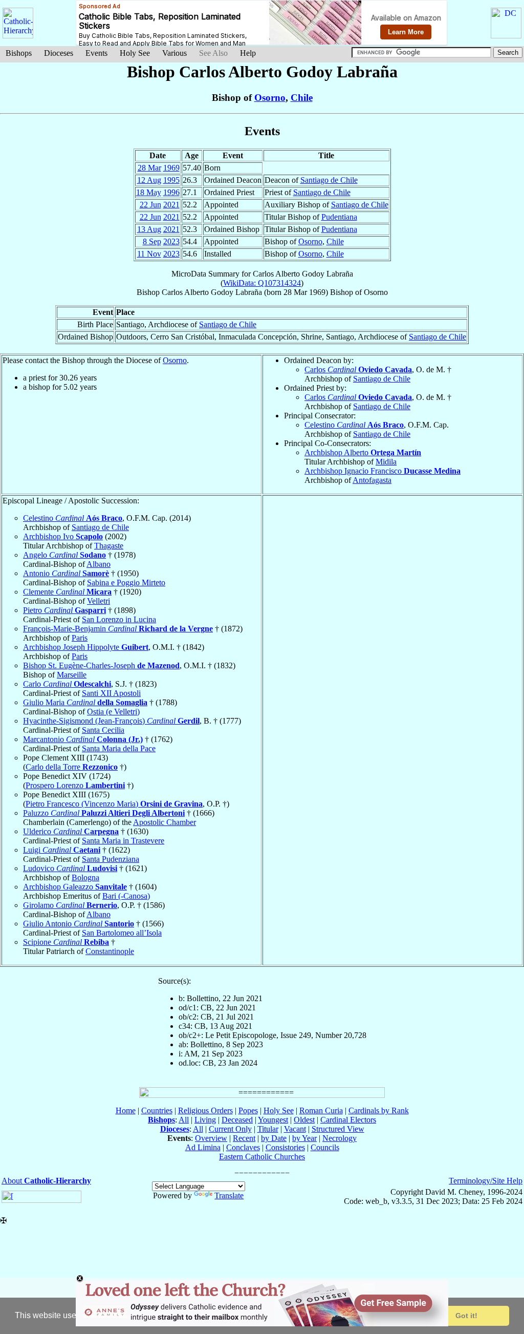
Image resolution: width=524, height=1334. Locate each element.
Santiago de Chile (329, 180)
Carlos (358, 369)
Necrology (339, 1138)
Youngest (273, 1119)
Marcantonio (83, 739)
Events (96, 53)
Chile (302, 97)
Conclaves (243, 1147)
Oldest (304, 1119)
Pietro (64, 610)
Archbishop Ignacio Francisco (382, 471)
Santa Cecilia (103, 730)
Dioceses (58, 53)
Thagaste (108, 545)
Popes (248, 1110)
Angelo (64, 554)
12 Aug (149, 180)
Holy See (135, 53)
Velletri (98, 601)
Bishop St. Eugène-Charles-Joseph (101, 665)
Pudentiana (339, 217)
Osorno (270, 97)
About (46, 1180)
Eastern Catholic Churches (262, 1156)
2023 (171, 241)
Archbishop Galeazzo (75, 886)
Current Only (230, 1129)
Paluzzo (104, 813)
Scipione (66, 942)
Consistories (285, 1147)
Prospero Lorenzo (75, 785)
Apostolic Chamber (164, 822)
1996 (171, 192)
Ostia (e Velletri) (113, 711)
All (184, 1119)
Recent (244, 1138)
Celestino (354, 424)
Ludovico (70, 868)
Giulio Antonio (78, 923)
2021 (171, 204)
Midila (386, 461)
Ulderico (71, 831)
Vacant (295, 1129)
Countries (156, 1110)
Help (248, 53)
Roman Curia (321, 1110)
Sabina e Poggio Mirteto (126, 582)
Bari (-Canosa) (126, 896)
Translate (229, 1195)
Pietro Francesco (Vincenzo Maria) (114, 803)
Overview (211, 1138)
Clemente (67, 591)
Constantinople (109, 951)
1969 (171, 167)
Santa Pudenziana (110, 859)
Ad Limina (203, 1147)
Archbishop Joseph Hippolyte (85, 647)
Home (126, 1110)
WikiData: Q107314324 (262, 283)
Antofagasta (372, 480)
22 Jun (150, 204)
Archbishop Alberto (362, 452)
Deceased (237, 1119)
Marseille (71, 674)
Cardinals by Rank (378, 1110)
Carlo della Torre (72, 767)
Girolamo (70, 905)
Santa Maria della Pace (119, 748)
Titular (267, 1129)
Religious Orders (205, 1110)
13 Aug (149, 229)
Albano (98, 564)
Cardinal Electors (348, 1119)
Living (205, 1119)
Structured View (338, 1129)
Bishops (19, 53)
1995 (171, 180)
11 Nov (149, 253)
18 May (148, 192)
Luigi (61, 849)
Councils (325, 1147)
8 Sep (152, 241)
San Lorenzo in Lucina (119, 619)
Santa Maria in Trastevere (123, 840)
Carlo (67, 684)
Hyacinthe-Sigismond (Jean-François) (111, 720)
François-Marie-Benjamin (118, 628)
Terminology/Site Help (485, 1180)
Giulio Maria (85, 702)
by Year (304, 1138)
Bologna (85, 877)
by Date (274, 1138)
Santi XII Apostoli (111, 693)
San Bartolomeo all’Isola (122, 932)
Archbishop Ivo (63, 536)
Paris (80, 637)
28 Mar (149, 167)
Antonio (66, 573)
